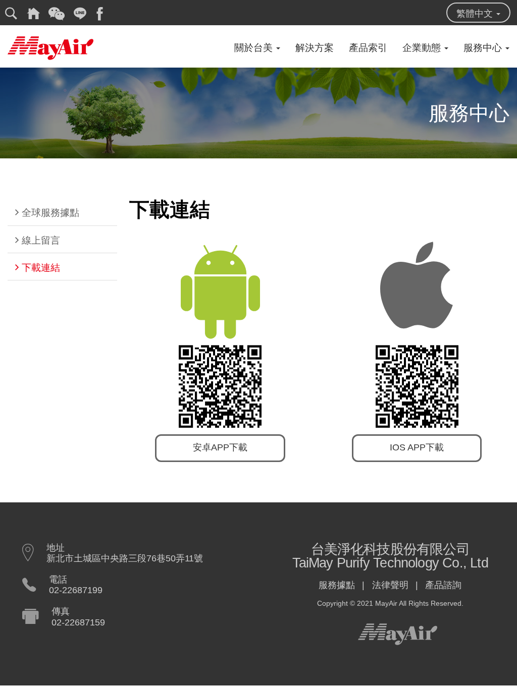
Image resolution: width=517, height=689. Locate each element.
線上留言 (41, 240)
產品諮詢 (443, 585)
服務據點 (337, 585)
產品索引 (368, 47)
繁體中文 (475, 14)
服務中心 (483, 47)
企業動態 (422, 47)
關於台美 (254, 47)
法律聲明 (390, 585)
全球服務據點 (50, 212)
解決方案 (314, 47)
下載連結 (41, 267)
